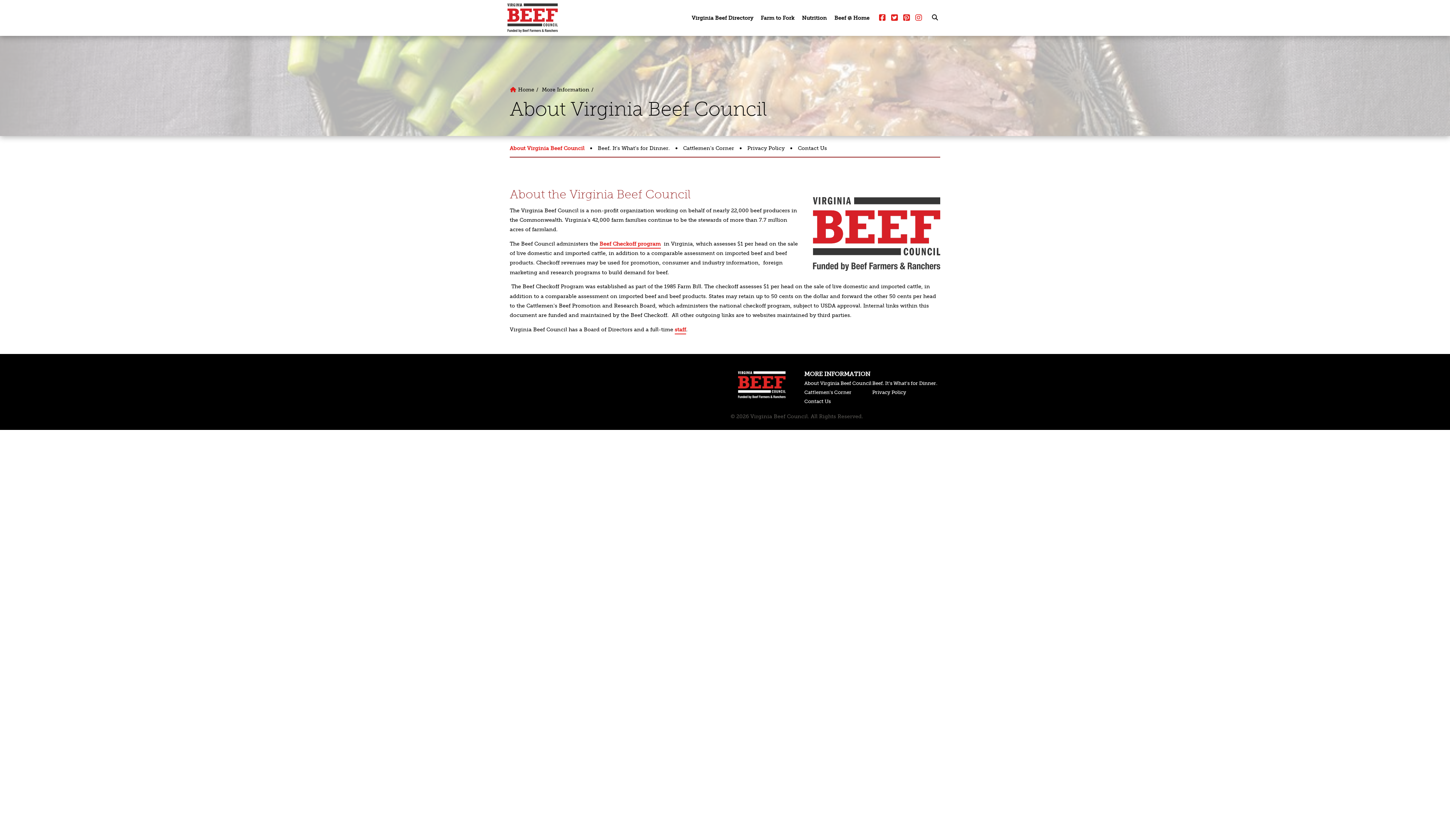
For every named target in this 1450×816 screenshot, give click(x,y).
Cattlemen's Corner (708, 148)
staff (680, 329)
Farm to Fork (777, 18)
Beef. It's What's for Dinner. (634, 148)
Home (525, 90)
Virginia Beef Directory (722, 18)
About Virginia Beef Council (547, 148)
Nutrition (814, 18)
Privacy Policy (766, 148)
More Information (565, 90)
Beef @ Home (852, 18)
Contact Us (812, 148)
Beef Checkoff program (630, 244)
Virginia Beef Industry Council (532, 18)
